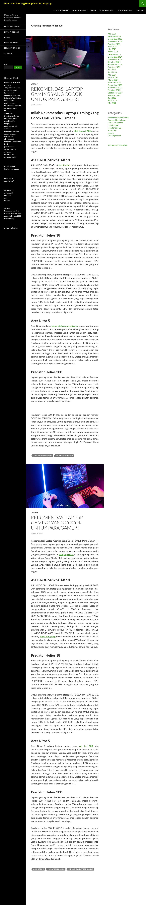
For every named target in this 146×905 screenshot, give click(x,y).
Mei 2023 (112, 103)
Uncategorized (114, 135)
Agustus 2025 (114, 44)
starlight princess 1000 (12, 213)
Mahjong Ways (66, 554)
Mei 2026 (112, 33)
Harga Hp (112, 130)
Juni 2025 (112, 46)
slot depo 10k (9, 154)
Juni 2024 (112, 72)
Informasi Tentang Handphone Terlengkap (27, 3)
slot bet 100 (86, 746)
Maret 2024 (113, 80)
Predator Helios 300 (64, 456)
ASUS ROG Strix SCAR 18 (42, 456)
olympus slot (9, 139)
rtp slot (7, 200)
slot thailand (65, 165)
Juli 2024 (112, 69)
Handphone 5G (114, 128)
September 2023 (115, 92)
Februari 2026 (114, 36)
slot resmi (7, 208)
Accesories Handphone (118, 117)
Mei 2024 (112, 75)
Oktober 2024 (114, 62)
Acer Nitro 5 (38, 869)
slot (5, 198)
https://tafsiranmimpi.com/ (65, 325)
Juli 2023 (112, 98)
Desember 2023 (115, 85)
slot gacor (8, 152)
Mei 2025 (112, 49)
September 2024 (115, 64)
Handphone (113, 125)
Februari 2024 (114, 82)
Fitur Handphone (79, 10)
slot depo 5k (8, 193)
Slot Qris (140, 10)
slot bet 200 (8, 190)
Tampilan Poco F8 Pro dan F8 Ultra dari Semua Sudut (12, 90)
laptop (34, 84)
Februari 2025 (114, 54)
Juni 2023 (112, 100)
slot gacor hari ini (10, 157)
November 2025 (115, 41)
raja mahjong (9, 218)
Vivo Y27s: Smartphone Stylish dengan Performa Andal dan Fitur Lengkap (11, 118)
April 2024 (112, 77)
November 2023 (115, 87)
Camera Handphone (117, 120)
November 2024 (115, 59)
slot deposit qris (10, 149)
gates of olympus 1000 (12, 216)
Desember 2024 (115, 57)
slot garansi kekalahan (117, 145)
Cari (5, 64)
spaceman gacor (10, 134)
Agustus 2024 (114, 67)
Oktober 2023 (114, 90)
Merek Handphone (61, 10)
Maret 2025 (113, 51)
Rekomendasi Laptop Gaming (80, 869)
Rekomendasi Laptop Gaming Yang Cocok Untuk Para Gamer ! (57, 94)
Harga (93, 10)
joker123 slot (9, 147)
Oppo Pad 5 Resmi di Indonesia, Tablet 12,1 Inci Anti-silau (12, 98)
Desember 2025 (115, 39)
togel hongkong (47, 636)
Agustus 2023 (114, 95)
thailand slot (8, 136)
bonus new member (11, 131)
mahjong (7, 195)
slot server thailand (11, 228)
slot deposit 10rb (83, 131)
